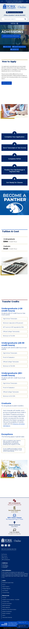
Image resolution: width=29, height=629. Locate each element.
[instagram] (6, 545)
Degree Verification (6, 605)
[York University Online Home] (14, 7)
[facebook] (2, 545)
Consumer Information (7, 603)
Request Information (19, 46)
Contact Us (15, 49)
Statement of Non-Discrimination (9, 609)
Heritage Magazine (6, 588)
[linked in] (9, 545)
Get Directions (7, 559)
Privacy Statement (6, 607)
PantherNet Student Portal (7, 582)
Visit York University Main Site (8, 549)
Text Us (5, 556)
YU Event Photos (5, 592)
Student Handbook (6, 613)
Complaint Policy (5, 601)
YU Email (4, 597)
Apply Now (8, 46)
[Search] (25, 19)
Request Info (22, 625)
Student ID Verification (7, 611)
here (15, 2)
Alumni (3, 584)
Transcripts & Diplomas (7, 617)
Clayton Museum (5, 586)
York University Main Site (15, 12)
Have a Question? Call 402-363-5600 (15, 15)
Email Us (6, 557)
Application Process (11, 36)
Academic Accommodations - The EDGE (10, 599)
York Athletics (5, 590)
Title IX (3, 615)
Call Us (5, 554)
